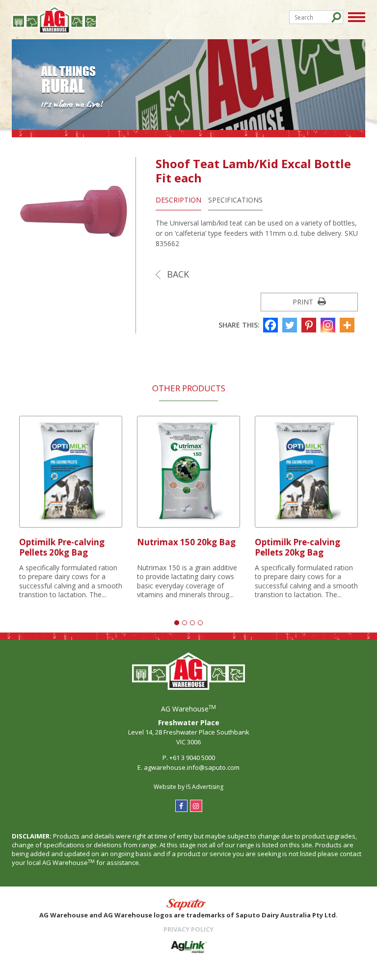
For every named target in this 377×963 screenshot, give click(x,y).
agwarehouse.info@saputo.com (192, 767)
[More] (348, 325)
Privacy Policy (188, 929)
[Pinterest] (310, 325)
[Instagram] (329, 325)
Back (176, 274)
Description (178, 199)
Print (304, 301)
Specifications (235, 199)
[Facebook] (271, 325)
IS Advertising (204, 787)
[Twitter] (290, 325)
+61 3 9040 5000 (192, 757)
